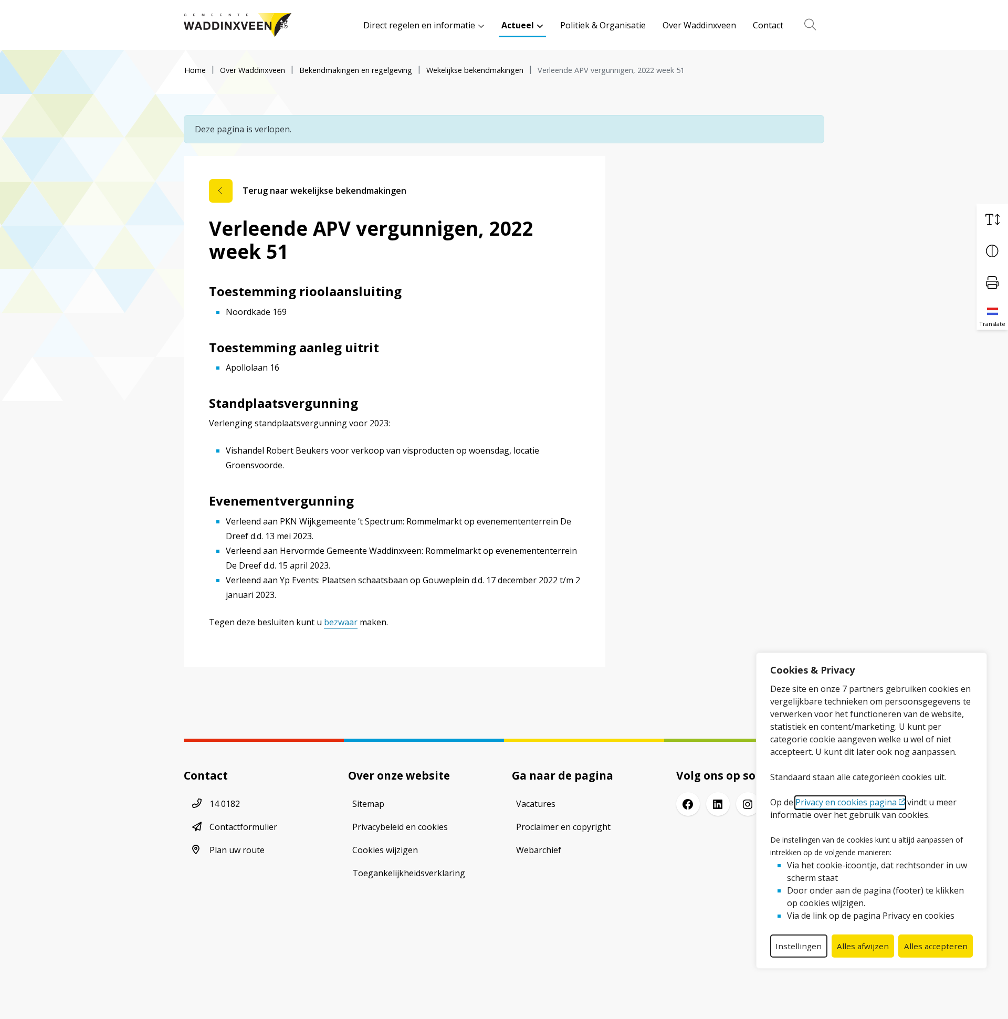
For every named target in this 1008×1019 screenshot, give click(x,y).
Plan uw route (237, 850)
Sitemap (368, 804)
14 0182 (224, 804)
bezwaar (341, 622)
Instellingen (798, 946)
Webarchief (538, 850)
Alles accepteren (936, 946)
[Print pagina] (992, 282)
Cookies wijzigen (385, 850)
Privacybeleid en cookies (400, 827)
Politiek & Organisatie (603, 25)
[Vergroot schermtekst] (992, 219)
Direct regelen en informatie (419, 25)
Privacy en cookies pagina (846, 802)
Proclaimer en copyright (563, 827)
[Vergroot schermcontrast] (992, 251)
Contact (768, 25)
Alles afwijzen (863, 946)
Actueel (517, 25)
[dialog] (871, 811)
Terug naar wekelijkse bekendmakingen (324, 190)
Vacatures (535, 804)
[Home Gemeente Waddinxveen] (237, 25)
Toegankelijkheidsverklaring (408, 873)
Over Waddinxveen (699, 25)
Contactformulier (243, 827)
